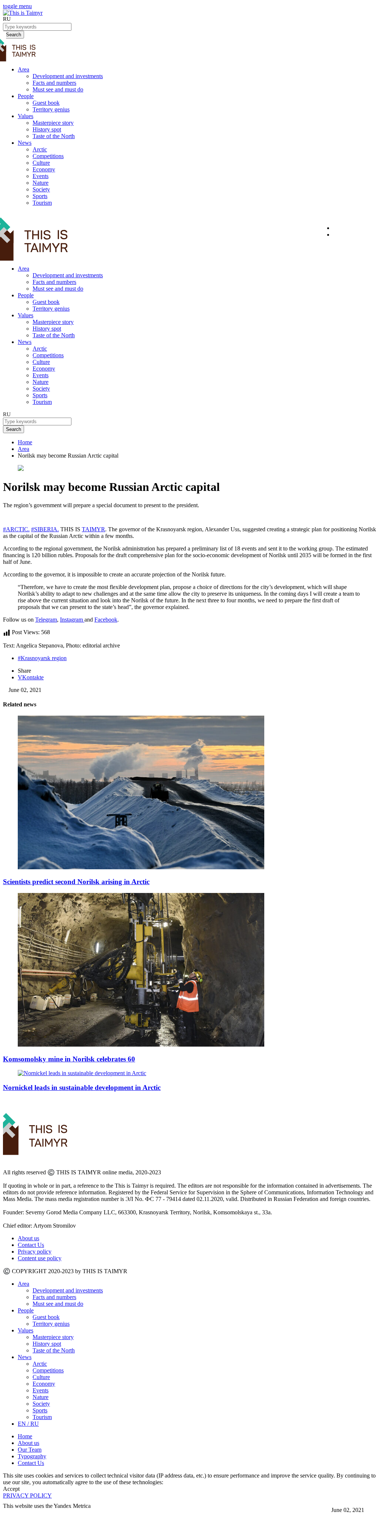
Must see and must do (58, 89)
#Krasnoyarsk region (42, 658)
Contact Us (31, 1245)
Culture (41, 163)
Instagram (72, 619)
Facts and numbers (54, 83)
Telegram (46, 619)
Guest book (46, 103)
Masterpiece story (53, 123)
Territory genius (51, 109)
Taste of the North (54, 136)
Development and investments (68, 76)
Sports (40, 196)
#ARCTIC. (16, 529)
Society (41, 189)
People (26, 96)
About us (28, 1238)
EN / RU (28, 1424)
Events (40, 176)
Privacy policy (34, 1251)
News (24, 143)
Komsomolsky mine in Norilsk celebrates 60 (69, 1059)
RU (7, 19)
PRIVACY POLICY (27, 1495)
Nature (40, 183)
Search (13, 429)
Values (25, 116)
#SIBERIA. (45, 529)
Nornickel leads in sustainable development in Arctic (82, 1087)
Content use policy (39, 1258)
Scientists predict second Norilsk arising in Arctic (76, 882)
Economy (44, 169)
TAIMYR (93, 529)
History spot (47, 129)
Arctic (40, 149)
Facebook (105, 619)
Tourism (42, 203)
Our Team (29, 1449)
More (10, 1512)
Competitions (48, 156)
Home (25, 442)
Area (23, 69)
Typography (32, 1456)
